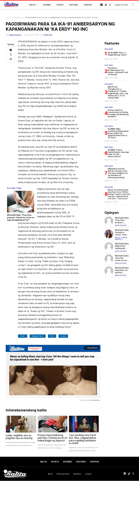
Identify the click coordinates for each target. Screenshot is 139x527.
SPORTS (60, 5)
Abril (23, 336)
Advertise (77, 474)
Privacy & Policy (63, 474)
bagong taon (37, 336)
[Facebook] (11, 50)
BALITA (32, 5)
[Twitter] (11, 55)
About (50, 474)
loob (63, 336)
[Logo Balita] (11, 4)
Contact (88, 474)
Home (8, 18)
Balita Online (15, 35)
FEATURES (73, 5)
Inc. (52, 336)
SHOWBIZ (47, 5)
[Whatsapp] (11, 59)
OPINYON (88, 5)
